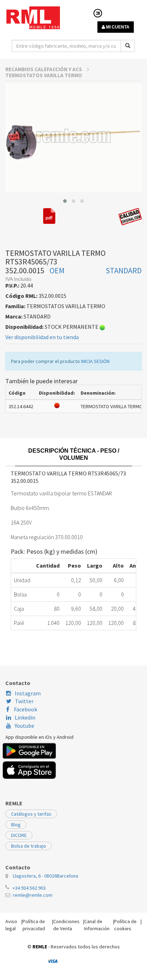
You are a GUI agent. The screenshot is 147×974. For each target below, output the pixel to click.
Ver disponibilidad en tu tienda (42, 337)
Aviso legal (11, 925)
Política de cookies (125, 925)
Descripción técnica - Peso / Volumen (73, 454)
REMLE (39, 946)
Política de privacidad (33, 925)
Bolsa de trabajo (28, 846)
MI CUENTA (117, 27)
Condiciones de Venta (66, 925)
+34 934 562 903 (29, 888)
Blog (16, 824)
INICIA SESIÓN (95, 361)
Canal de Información (97, 925)
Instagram (28, 693)
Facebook (25, 709)
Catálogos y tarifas (31, 814)
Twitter (24, 701)
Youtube (24, 725)
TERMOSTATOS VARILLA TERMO (43, 75)
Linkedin (25, 717)
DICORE (19, 835)
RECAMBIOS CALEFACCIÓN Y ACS (44, 69)
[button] (65, 201)
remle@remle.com (32, 895)
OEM (57, 270)
